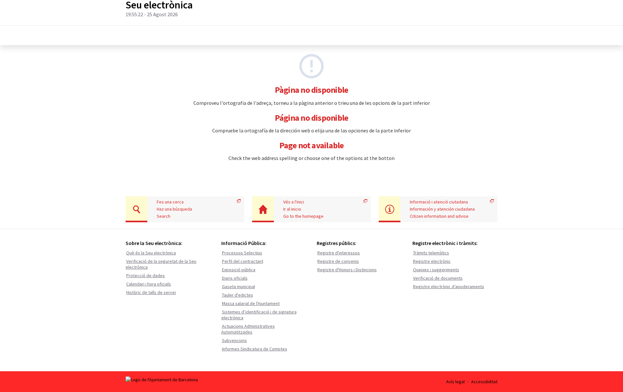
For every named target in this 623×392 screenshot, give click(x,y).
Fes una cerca (170, 202)
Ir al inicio (292, 209)
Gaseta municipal (238, 286)
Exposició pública (238, 270)
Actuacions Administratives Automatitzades (248, 329)
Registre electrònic (432, 261)
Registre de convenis (338, 261)
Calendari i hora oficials (148, 284)
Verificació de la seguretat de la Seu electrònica (161, 264)
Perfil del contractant (242, 261)
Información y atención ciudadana (442, 209)
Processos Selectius (242, 253)
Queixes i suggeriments (436, 270)
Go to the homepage (303, 216)
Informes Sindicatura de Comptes (254, 349)
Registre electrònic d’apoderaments (448, 286)
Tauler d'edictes (237, 295)
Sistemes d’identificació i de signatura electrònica (259, 315)
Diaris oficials (235, 278)
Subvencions (234, 340)
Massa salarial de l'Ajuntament (251, 303)
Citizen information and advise (439, 216)
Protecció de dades (145, 275)
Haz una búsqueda (174, 209)
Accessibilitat (484, 382)
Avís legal (455, 382)
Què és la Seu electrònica (151, 253)
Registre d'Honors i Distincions (347, 270)
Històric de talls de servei (151, 292)
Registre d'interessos (338, 253)
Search (163, 216)
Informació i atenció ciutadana (439, 202)
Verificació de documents (438, 278)
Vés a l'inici (293, 202)
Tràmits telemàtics (431, 253)
